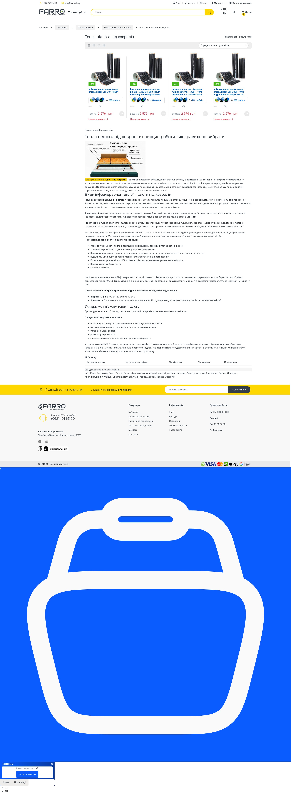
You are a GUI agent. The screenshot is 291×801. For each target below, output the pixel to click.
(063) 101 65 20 (50, 3)
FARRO (44, 464)
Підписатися (239, 389)
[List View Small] (104, 45)
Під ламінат (204, 362)
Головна (43, 27)
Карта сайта (175, 430)
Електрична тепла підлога (117, 27)
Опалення (62, 27)
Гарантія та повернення (141, 421)
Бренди (173, 416)
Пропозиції (20, 782)
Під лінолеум (175, 362)
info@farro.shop (72, 3)
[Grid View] (94, 45)
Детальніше (118, 113)
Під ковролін (230, 362)
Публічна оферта (178, 425)
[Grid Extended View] (89, 45)
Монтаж (191, 3)
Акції (178, 3)
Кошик (6, 782)
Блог (204, 3)
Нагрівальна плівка (95, 362)
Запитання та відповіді (140, 425)
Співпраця (174, 421)
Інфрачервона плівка (136, 362)
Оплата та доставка (242, 3)
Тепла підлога (85, 27)
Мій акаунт (219, 3)
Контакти (133, 434)
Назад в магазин (27, 774)
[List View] (99, 45)
